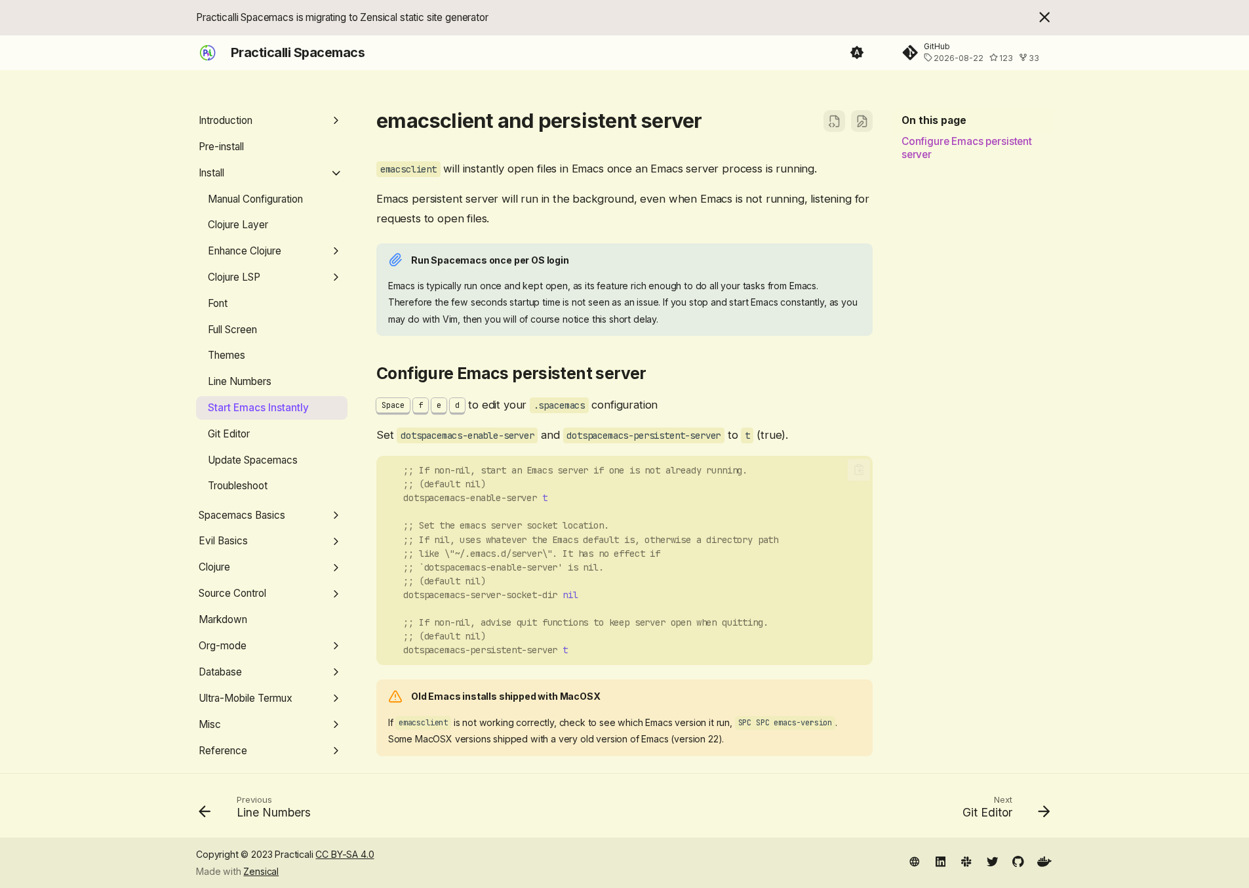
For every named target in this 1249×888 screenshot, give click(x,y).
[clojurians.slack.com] (966, 860)
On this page (934, 120)
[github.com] (1018, 860)
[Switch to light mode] (857, 53)
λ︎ (716, 120)
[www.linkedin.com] (940, 860)
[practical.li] (914, 860)
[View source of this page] (834, 121)
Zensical (261, 871)
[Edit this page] (862, 121)
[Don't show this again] (1044, 17)
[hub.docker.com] (1044, 860)
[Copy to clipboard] (859, 470)
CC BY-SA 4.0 (344, 854)
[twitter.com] (992, 860)
